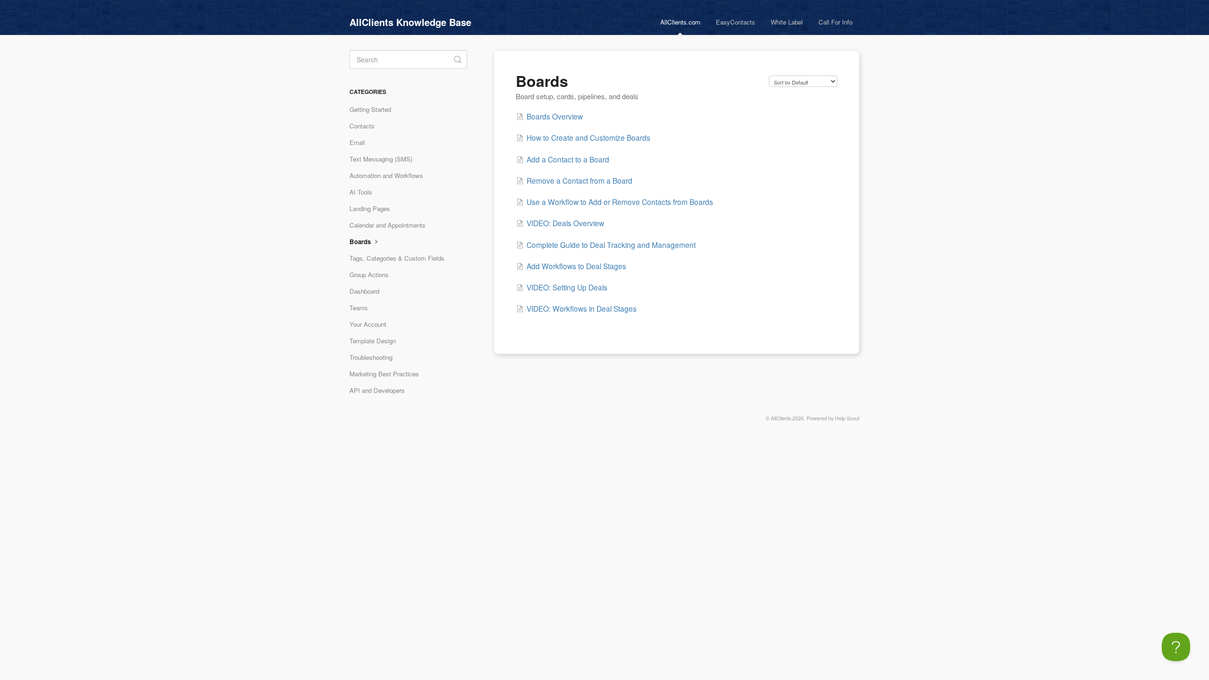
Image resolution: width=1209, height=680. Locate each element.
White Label (787, 21)
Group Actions (369, 274)
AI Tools (360, 191)
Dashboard (364, 291)
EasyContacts (735, 21)
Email (357, 142)
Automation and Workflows (386, 175)
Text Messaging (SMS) (380, 158)
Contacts (362, 125)
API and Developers (377, 390)
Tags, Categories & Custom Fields (396, 258)
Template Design (372, 340)
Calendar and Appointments (387, 225)
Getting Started (370, 109)
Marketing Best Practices (384, 373)
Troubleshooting (370, 357)
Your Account (367, 324)
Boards (361, 241)
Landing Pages (369, 208)
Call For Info (835, 21)
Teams (358, 307)
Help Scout (847, 418)
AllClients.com (680, 21)
